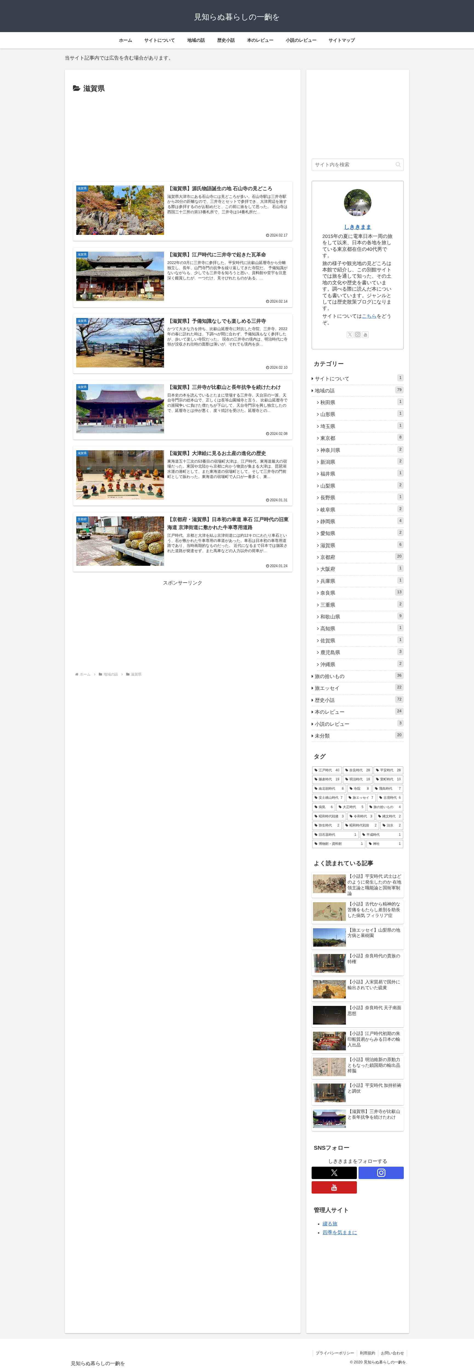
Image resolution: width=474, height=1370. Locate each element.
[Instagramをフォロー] (357, 334)
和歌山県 (361, 617)
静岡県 (361, 521)
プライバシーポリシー (335, 1353)
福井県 (361, 474)
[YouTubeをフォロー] (365, 334)
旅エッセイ (358, 688)
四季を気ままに (340, 1232)
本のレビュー (358, 712)
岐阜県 (361, 510)
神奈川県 (361, 450)
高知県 (361, 628)
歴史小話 (358, 700)
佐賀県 (361, 640)
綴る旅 (330, 1223)
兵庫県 (361, 581)
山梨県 (361, 486)
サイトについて (358, 378)
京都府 (361, 557)
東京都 (361, 438)
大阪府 (361, 569)
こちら (369, 316)
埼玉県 (361, 426)
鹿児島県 (361, 652)
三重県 (361, 605)
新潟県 (361, 462)
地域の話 (358, 390)
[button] (398, 164)
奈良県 (361, 593)
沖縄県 (361, 664)
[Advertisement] (182, 136)
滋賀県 (361, 545)
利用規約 (367, 1353)
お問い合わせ (392, 1353)
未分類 (358, 736)
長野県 (361, 497)
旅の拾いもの (358, 676)
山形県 (361, 414)
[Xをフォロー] (350, 334)
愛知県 (361, 533)
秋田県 (361, 402)
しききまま (357, 227)
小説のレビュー (358, 724)
